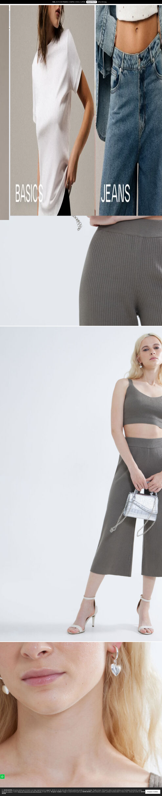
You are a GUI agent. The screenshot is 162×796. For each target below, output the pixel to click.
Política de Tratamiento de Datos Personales (30, 792)
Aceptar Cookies (152, 792)
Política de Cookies (7, 792)
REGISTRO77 (91, 2)
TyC (105, 2)
